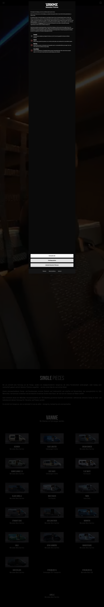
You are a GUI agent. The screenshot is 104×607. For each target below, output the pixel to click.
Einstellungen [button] (41, 23)
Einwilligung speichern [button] (52, 260)
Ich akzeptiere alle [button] (52, 255)
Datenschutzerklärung (34, 21)
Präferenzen (44, 271)
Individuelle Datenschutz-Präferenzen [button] (52, 265)
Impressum (59, 271)
